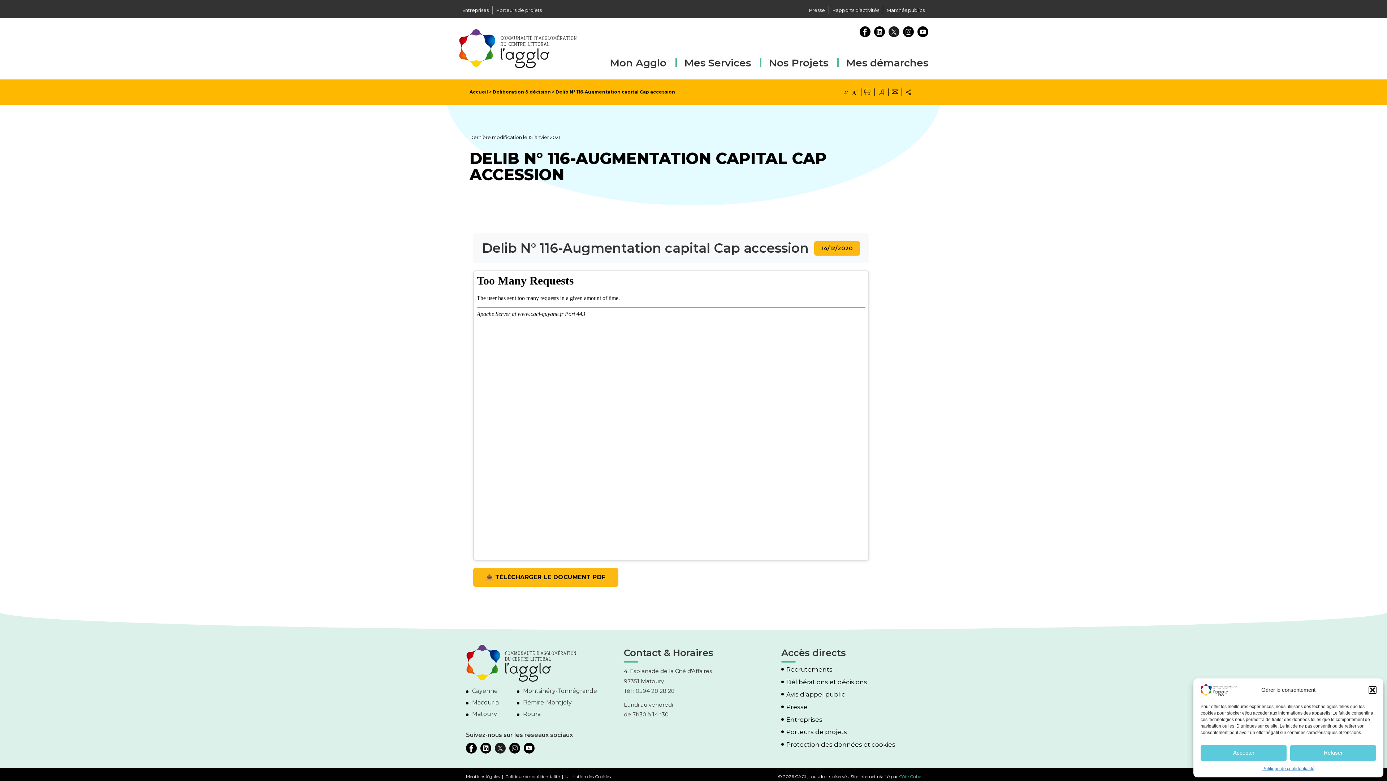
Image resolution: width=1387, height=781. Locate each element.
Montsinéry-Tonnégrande (560, 690)
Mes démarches (887, 62)
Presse (817, 10)
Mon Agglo (638, 63)
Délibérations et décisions (826, 682)
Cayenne (485, 690)
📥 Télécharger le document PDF (546, 577)
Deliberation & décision (522, 92)
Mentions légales (483, 776)
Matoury (484, 714)
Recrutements (809, 669)
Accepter (1243, 753)
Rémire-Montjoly (547, 702)
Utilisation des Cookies (588, 776)
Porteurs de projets (519, 10)
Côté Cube (910, 776)
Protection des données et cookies (840, 744)
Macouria (485, 702)
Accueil (479, 92)
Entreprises (475, 10)
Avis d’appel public (815, 694)
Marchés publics (906, 10)
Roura (532, 714)
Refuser (1333, 753)
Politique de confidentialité (1288, 768)
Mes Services (717, 63)
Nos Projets (798, 63)
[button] (1372, 690)
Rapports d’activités (856, 10)
